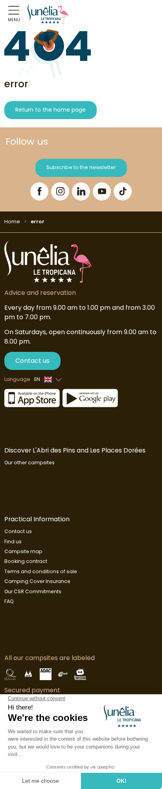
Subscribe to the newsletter (81, 167)
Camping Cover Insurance (37, 581)
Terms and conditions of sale (40, 571)
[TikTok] (123, 191)
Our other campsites (29, 462)
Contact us (32, 360)
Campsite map (23, 551)
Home (12, 221)
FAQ (9, 601)
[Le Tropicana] (48, 13)
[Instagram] (60, 191)
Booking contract (25, 561)
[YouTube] (102, 191)
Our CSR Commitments (32, 591)
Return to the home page (50, 110)
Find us (13, 541)
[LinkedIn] (81, 191)
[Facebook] (39, 191)
